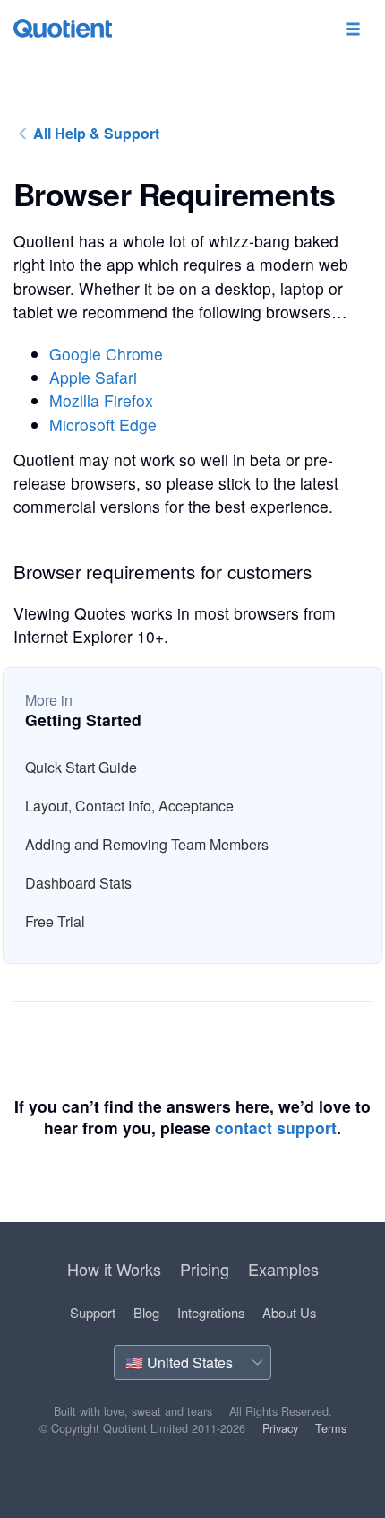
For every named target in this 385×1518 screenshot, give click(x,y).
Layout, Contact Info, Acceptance (129, 805)
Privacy (280, 1428)
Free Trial (55, 921)
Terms (330, 1428)
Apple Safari (93, 377)
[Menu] (353, 30)
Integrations (210, 1312)
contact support (276, 1127)
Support (93, 1312)
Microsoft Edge (103, 424)
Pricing (204, 1268)
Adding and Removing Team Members (147, 844)
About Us (289, 1312)
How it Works (114, 1268)
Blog (146, 1312)
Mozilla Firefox (101, 400)
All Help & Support (94, 133)
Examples (283, 1268)
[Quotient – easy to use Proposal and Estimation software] (62, 28)
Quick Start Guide (81, 767)
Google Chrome (106, 354)
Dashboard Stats (78, 882)
